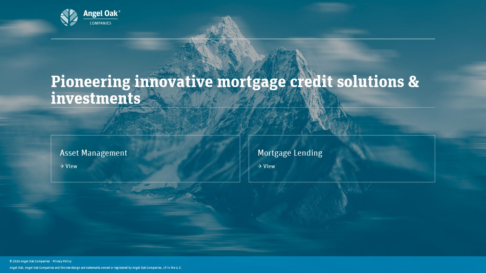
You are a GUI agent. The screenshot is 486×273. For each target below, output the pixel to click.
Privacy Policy (62, 261)
